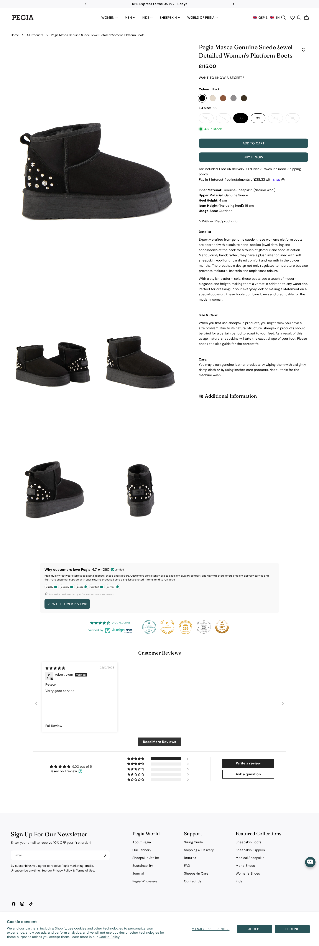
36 (209, 119)
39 (258, 118)
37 (226, 119)
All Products (35, 35)
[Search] (283, 17)
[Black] (202, 98)
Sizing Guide (193, 842)
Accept (254, 929)
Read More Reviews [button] (159, 741)
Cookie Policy (109, 937)
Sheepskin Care (196, 873)
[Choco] (243, 98)
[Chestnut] (223, 98)
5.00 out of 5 (82, 766)
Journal (138, 873)
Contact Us (192, 881)
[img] (55, 668)
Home (15, 35)
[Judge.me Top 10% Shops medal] (222, 627)
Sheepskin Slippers (250, 850)
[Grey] (233, 98)
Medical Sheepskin (250, 858)
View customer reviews (67, 604)
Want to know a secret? (221, 78)
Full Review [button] (53, 726)
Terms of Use (85, 870)
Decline (292, 929)
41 (295, 119)
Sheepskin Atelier (145, 858)
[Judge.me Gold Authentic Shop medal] (167, 627)
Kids (239, 881)
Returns (190, 858)
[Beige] (212, 98)
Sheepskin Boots (248, 842)
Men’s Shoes (245, 865)
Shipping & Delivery (199, 850)
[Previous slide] (36, 703)
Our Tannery (141, 850)
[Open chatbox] (310, 862)
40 (278, 119)
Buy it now (253, 157)
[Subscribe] (105, 855)
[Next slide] (282, 703)
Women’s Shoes (248, 873)
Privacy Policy (62, 870)
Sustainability (142, 865)
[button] (266, 18)
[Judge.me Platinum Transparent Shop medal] (149, 627)
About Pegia (141, 842)
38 (241, 118)
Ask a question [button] (248, 774)
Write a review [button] (248, 763)
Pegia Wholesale (144, 881)
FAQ (187, 865)
